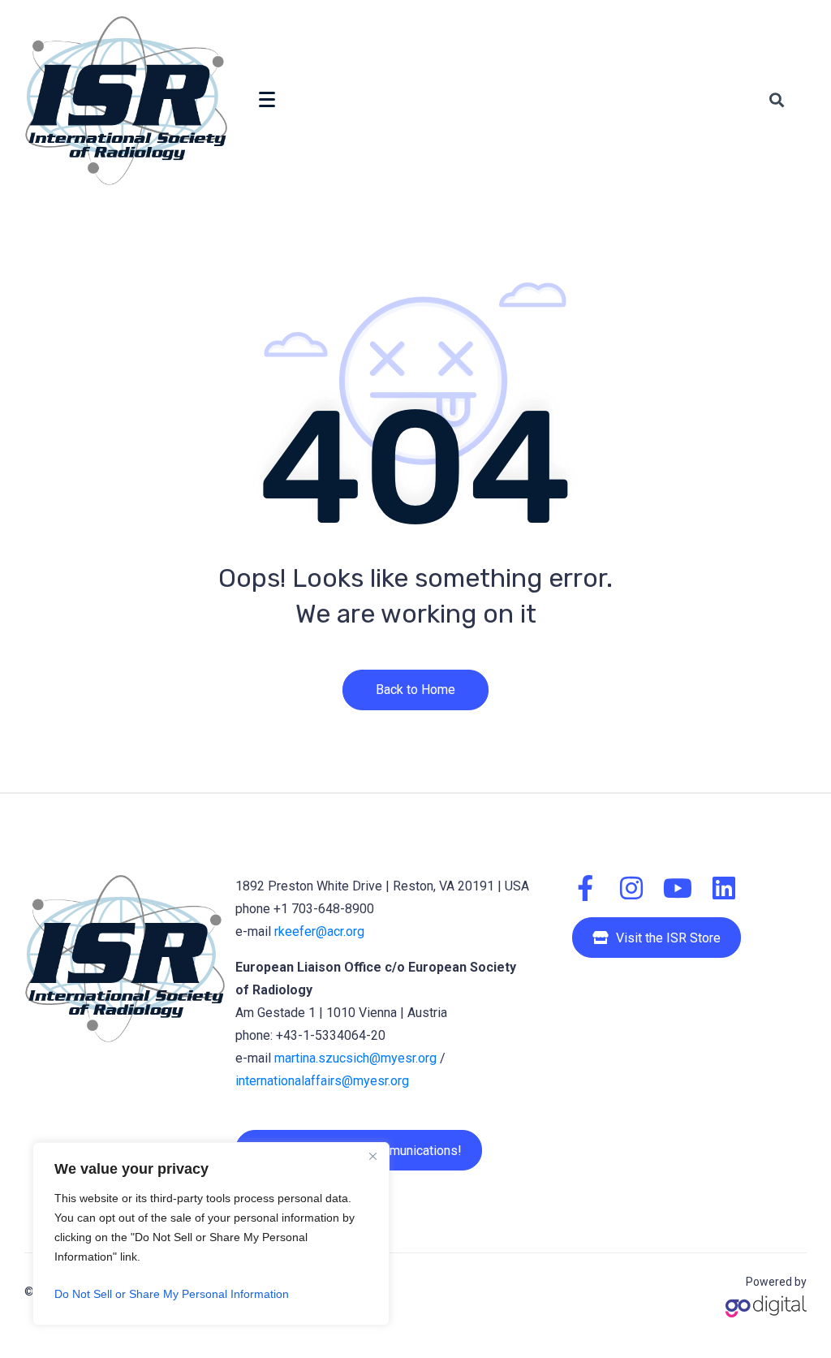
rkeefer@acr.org (319, 931)
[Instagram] (631, 888)
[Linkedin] (724, 888)
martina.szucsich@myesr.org (355, 1058)
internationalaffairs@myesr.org (322, 1081)
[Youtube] (678, 888)
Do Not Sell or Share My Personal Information (171, 1293)
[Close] (372, 1156)
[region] (211, 1234)
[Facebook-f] (585, 888)
